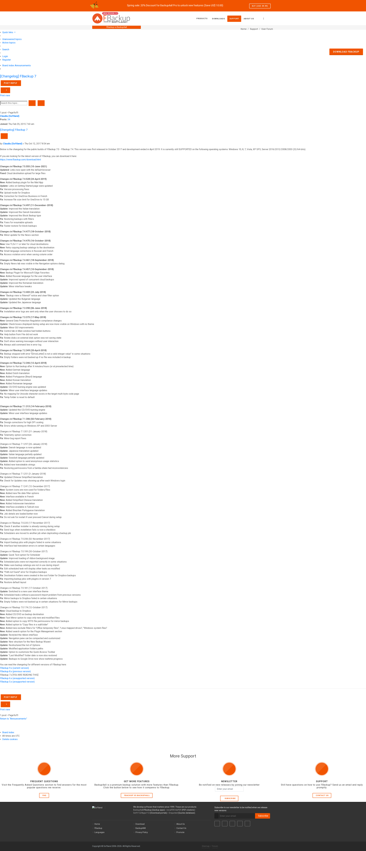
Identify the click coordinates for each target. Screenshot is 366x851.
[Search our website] (271, 18)
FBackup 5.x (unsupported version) (17, 681)
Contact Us (322, 795)
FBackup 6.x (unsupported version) (17, 678)
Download (140, 824)
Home (97, 824)
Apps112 (146, 813)
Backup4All (141, 828)
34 (9, 119)
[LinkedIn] (232, 823)
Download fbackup (346, 51)
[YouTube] (240, 823)
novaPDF (171, 810)
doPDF (178, 810)
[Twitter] (224, 823)
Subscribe (229, 798)
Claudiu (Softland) (9, 116)
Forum (215, 846)
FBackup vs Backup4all (137, 795)
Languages (100, 832)
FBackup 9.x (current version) (14, 668)
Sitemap (206, 846)
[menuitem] (12, 39)
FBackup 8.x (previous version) (15, 671)
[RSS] (247, 823)
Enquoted (173, 813)
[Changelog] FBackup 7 (18, 76)
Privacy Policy (142, 832)
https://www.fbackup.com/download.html (20, 159)
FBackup (98, 828)
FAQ (44, 795)
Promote (180, 832)
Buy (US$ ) (260, 6)
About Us (180, 824)
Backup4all (138, 810)
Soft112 (137, 813)
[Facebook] (217, 823)
